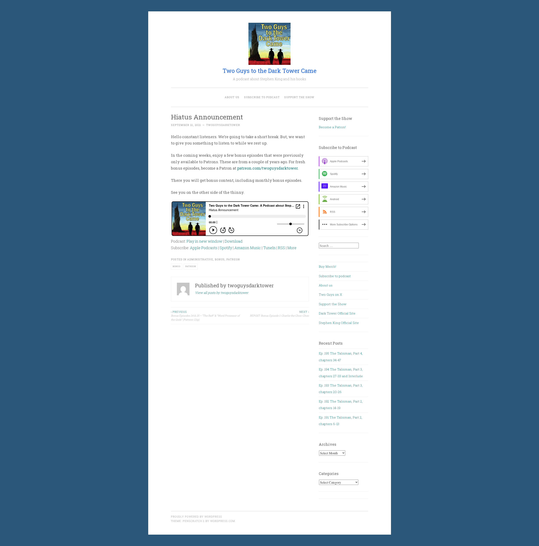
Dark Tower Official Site (337, 313)
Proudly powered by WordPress (196, 516)
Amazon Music (247, 247)
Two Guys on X (330, 294)
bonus (176, 266)
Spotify (226, 247)
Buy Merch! (327, 266)
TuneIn (269, 247)
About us (232, 97)
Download (234, 241)
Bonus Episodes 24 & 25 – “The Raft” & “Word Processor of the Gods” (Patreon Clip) (205, 315)
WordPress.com (222, 521)
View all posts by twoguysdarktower (221, 292)
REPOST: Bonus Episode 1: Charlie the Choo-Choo (279, 313)
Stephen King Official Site (339, 323)
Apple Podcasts (203, 247)
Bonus (220, 259)
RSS (281, 247)
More (291, 247)
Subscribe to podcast (262, 97)
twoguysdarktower (223, 125)
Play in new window (204, 241)
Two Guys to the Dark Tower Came (269, 70)
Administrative (200, 259)
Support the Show (299, 97)
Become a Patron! (332, 127)
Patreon (233, 259)
